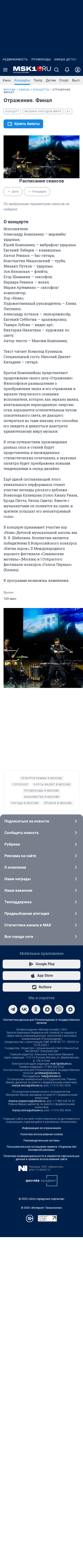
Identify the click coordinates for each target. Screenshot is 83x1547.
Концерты (22, 80)
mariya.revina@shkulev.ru (27, 1085)
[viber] (58, 1009)
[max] (47, 1009)
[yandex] (70, 1009)
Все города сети (18, 936)
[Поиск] (56, 69)
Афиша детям (65, 59)
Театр (38, 80)
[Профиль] (77, 69)
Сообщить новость (21, 832)
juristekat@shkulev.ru (47, 1073)
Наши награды (17, 879)
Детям (51, 80)
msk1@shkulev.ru (60, 1063)
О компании (15, 867)
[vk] (24, 1009)
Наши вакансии (18, 890)
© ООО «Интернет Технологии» (41, 1207)
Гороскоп (20, 784)
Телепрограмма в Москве (41, 778)
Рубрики (12, 844)
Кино (7, 80)
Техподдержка (17, 902)
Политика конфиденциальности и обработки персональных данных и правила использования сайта (41, 1158)
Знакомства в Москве (41, 796)
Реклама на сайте (20, 856)
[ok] (35, 1009)
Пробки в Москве (58, 803)
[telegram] (12, 1009)
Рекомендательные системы (41, 1140)
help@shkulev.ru (51, 1076)
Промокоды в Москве (41, 790)
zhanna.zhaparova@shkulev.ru (26, 1101)
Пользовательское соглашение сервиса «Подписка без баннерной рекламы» (41, 1148)
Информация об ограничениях (41, 1128)
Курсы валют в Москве (52, 784)
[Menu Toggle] (5, 69)
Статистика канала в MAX (27, 925)
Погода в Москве (25, 803)
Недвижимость (15, 59)
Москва (10, 89)
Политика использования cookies (41, 1134)
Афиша (24, 89)
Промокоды (41, 59)
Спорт (64, 80)
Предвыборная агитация (26, 913)
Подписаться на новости (26, 821)
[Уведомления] (67, 69)
